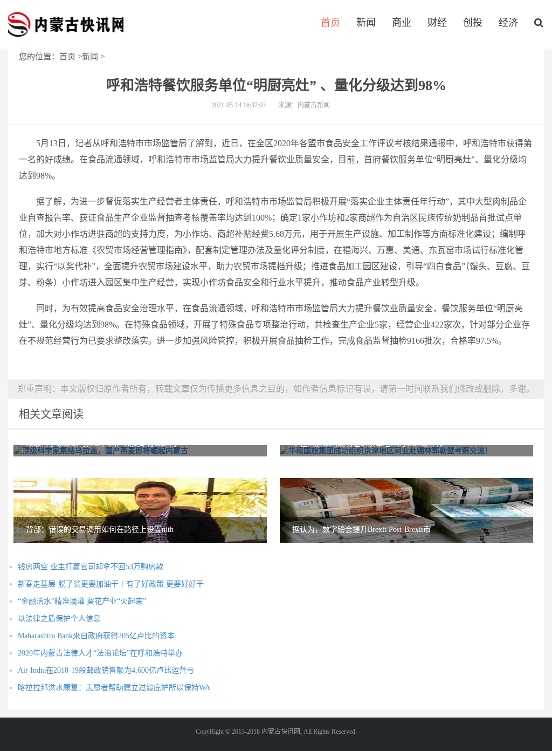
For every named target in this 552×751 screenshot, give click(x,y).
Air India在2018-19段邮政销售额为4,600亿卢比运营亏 (106, 670)
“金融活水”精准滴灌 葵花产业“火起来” (82, 601)
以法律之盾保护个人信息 (59, 619)
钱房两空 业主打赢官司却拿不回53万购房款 (90, 567)
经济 (508, 22)
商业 (401, 22)
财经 (437, 22)
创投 (472, 22)
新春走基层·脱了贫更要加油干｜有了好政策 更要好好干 (111, 584)
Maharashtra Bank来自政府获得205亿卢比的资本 (96, 636)
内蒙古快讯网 (65, 24)
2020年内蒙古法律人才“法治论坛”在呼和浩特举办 (100, 653)
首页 (330, 22)
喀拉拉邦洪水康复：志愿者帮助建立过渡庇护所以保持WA (114, 688)
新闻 (366, 22)
